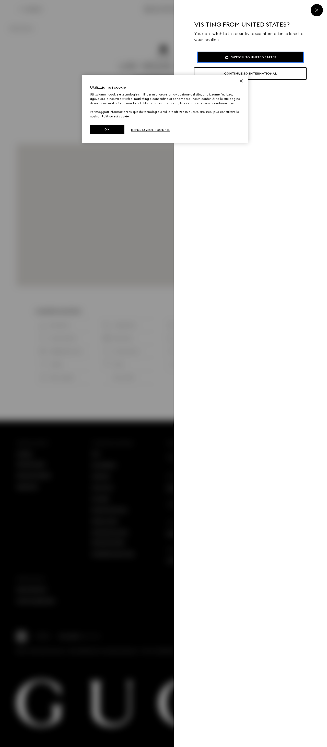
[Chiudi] (241, 81)
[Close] (317, 10)
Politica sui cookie (115, 116)
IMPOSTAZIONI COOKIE (150, 130)
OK (107, 129)
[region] (165, 109)
